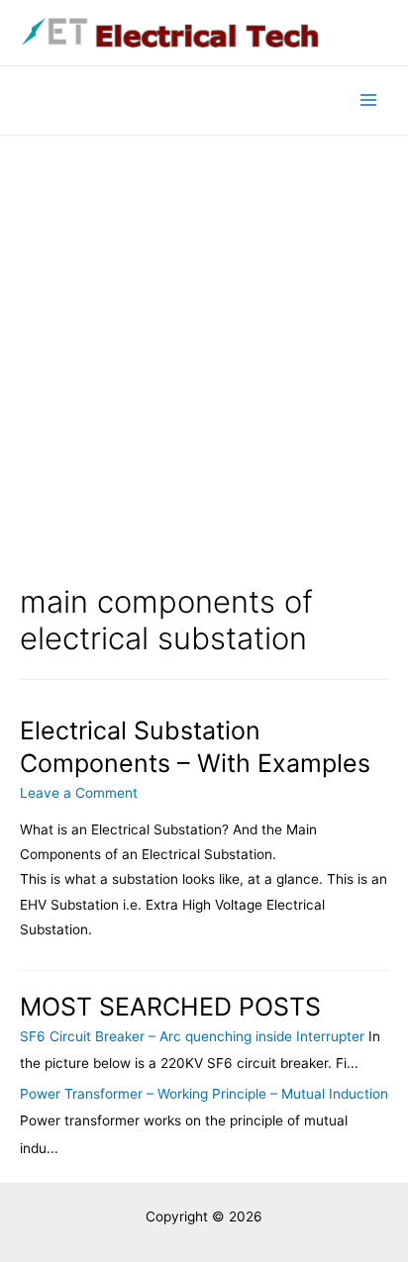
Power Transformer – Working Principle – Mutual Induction (204, 1094)
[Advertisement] (204, 349)
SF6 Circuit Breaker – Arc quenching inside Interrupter (192, 1036)
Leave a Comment (79, 793)
